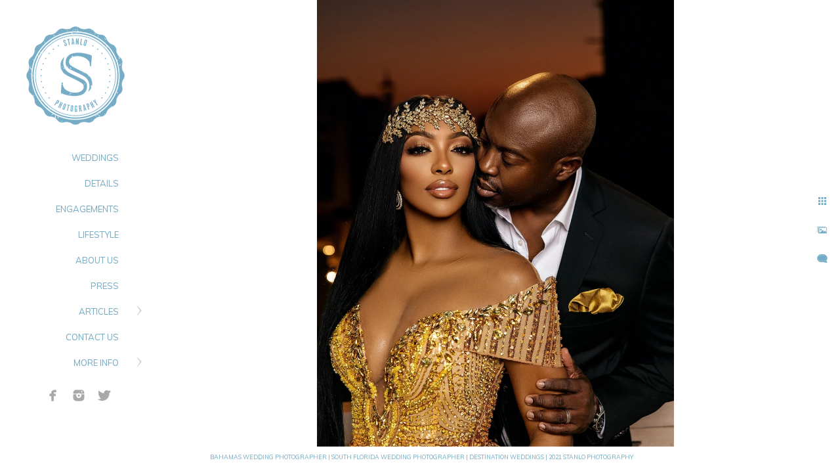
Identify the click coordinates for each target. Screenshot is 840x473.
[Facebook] (53, 395)
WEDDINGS (95, 157)
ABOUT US (97, 260)
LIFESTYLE (98, 234)
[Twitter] (104, 395)
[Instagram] (79, 395)
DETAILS (102, 183)
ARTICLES (99, 311)
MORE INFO (96, 362)
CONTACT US (92, 337)
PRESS (105, 286)
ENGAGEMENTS (87, 209)
